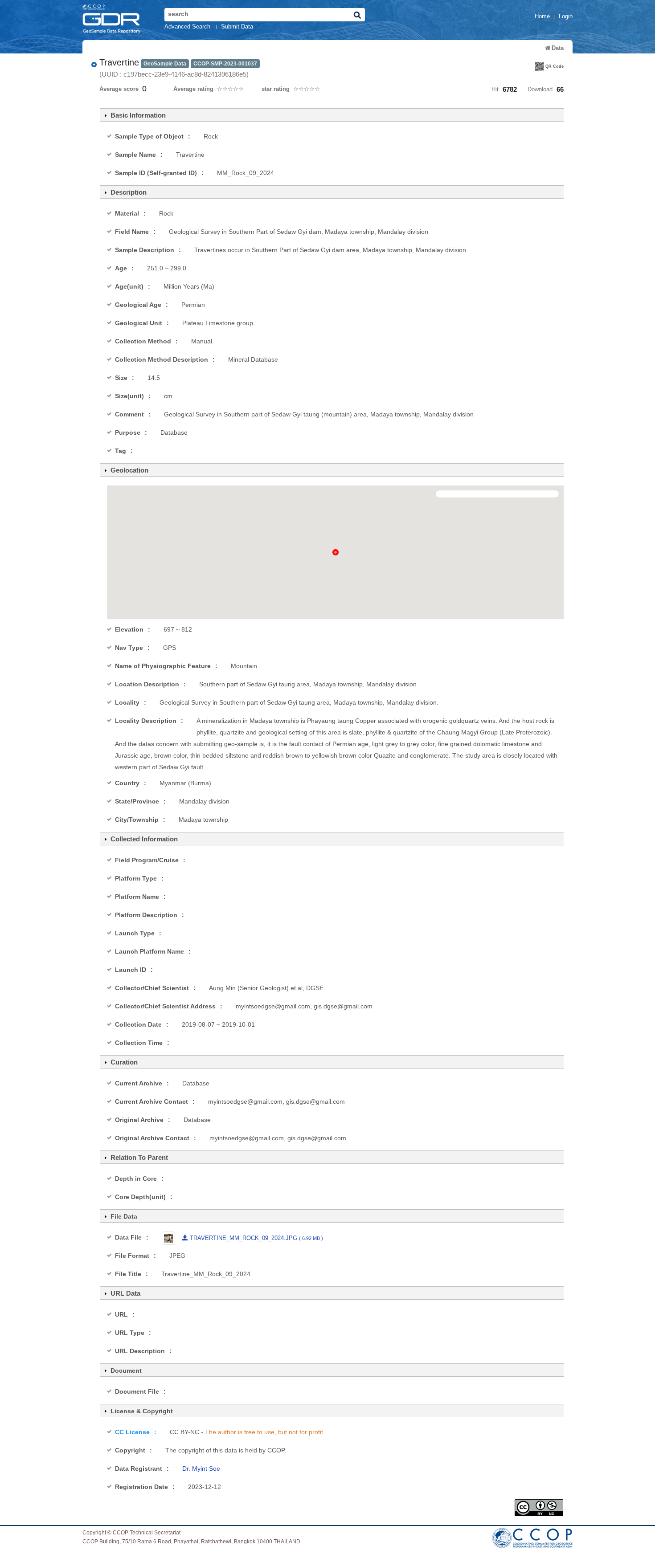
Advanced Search (187, 26)
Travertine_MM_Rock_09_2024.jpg (255, 1238)
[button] (335, 552)
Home (542, 16)
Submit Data (237, 26)
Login (566, 16)
